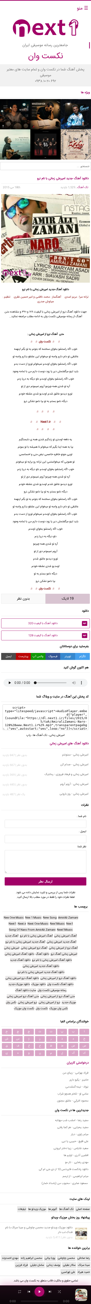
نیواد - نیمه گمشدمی (76, 1086)
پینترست (23, 656)
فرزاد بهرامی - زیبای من (75, 1073)
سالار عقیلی (69, 1265)
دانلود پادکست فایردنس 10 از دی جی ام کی (63, 1169)
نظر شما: (81, 846)
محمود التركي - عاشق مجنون (72, 1100)
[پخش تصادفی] (59, 1291)
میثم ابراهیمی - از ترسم (75, 1176)
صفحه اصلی (83, 1209)
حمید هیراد (83, 1272)
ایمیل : (82, 831)
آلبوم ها (52, 1209)
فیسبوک (53, 656)
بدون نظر (23, 599)
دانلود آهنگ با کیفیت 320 (57, 623)
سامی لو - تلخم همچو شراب (72, 1093)
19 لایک (68, 599)
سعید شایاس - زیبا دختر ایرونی (70, 1148)
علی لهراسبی (68, 1272)
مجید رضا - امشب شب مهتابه (71, 1120)
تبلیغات (22, 1209)
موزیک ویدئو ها (37, 1209)
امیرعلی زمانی (52, 311)
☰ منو (82, 8)
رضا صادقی (83, 1258)
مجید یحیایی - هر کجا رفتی (72, 1127)
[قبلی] (29, 1291)
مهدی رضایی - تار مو (76, 1162)
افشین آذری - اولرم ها (76, 1155)
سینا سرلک (84, 1265)
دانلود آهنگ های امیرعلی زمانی (69, 743)
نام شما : (81, 816)
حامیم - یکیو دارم (79, 1080)
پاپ (28, 735)
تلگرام (82, 656)
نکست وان (30, 1280)
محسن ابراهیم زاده (31, 1258)
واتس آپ (38, 656)
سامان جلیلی (37, 1265)
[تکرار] (19, 1291)
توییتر (68, 656)
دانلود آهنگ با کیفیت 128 (57, 635)
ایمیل (9, 656)
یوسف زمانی (53, 1265)
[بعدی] (50, 1291)
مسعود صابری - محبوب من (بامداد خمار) (65, 1183)
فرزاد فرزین (21, 1265)
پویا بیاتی (50, 1258)
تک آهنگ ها (40, 735)
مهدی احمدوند (10, 1258)
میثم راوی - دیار (79, 1134)
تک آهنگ (82, 187)
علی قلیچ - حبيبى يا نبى (75, 1141)
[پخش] (39, 1292)
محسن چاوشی (66, 1258)
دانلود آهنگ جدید (59, 289)
